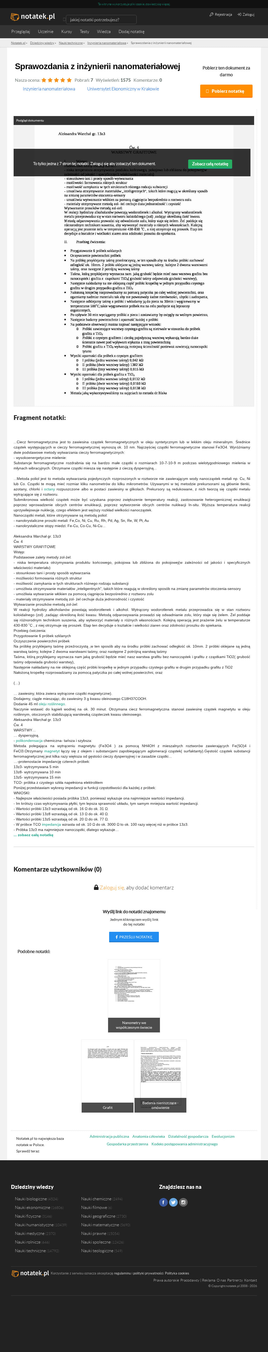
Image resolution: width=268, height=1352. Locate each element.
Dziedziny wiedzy (32, 1187)
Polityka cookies (177, 1273)
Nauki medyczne (29, 1233)
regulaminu (122, 1273)
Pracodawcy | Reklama (197, 1280)
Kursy (66, 31)
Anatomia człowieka (148, 1136)
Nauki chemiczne (96, 1198)
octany (49, 489)
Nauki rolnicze (28, 1242)
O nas (221, 1280)
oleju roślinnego (52, 704)
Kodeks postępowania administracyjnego (185, 1144)
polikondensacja (29, 740)
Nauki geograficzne (98, 1216)
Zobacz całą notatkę (210, 163)
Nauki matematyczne (100, 1224)
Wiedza (104, 31)
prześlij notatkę (135, 937)
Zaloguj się (112, 887)
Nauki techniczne (30, 1250)
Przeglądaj (20, 31)
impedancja (51, 824)
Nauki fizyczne (28, 1216)
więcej (165, 4)
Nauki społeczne (96, 1242)
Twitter (173, 1202)
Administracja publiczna (109, 1136)
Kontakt (250, 1280)
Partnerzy (235, 1280)
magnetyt (52, 751)
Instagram (183, 1202)
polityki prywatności (148, 1273)
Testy (84, 31)
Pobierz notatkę (228, 91)
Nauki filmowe (94, 1207)
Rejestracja (223, 14)
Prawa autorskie (166, 1280)
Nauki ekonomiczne (32, 1207)
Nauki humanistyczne (34, 1224)
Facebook (163, 1202)
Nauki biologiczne (31, 1198)
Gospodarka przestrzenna (127, 1144)
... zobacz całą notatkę (33, 835)
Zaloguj (248, 14)
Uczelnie (45, 31)
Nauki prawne (93, 1233)
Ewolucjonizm (223, 1136)
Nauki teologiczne (97, 1250)
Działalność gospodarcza (188, 1136)
